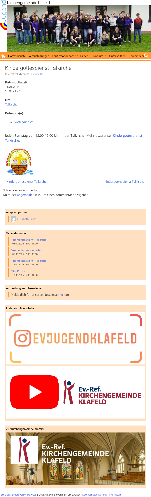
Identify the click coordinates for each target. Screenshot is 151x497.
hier (62, 294)
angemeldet (25, 195)
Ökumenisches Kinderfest (27, 250)
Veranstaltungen (39, 56)
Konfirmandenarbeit (65, 56)
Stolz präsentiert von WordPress (18, 494)
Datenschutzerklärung (94, 494)
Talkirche (11, 104)
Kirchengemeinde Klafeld (28, 3)
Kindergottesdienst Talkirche (25, 182)
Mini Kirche (18, 271)
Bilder (84, 56)
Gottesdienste (17, 56)
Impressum (115, 494)
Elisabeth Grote (26, 219)
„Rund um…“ (98, 56)
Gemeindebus (137, 56)
